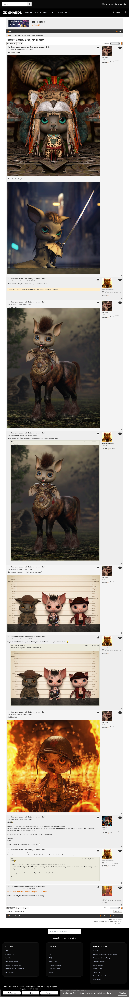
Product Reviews (54, 968)
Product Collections (55, 965)
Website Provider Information (102, 976)
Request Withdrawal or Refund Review (105, 954)
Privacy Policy (97, 968)
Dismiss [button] (122, 993)
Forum (51, 951)
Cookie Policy (97, 972)
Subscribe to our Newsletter (64, 938)
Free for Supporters (11, 961)
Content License (98, 965)
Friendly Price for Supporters (14, 968)
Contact (95, 951)
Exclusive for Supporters (13, 965)
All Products (9, 951)
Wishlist (119, 12)
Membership (97, 979)
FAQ (50, 958)
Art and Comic (10, 972)
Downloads (120, 4)
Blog (50, 954)
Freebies (8, 958)
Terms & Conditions (99, 961)
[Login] (125, 12)
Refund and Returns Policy (101, 958)
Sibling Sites (53, 961)
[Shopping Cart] (114, 12)
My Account (108, 4)
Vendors (51, 972)
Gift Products (9, 954)
